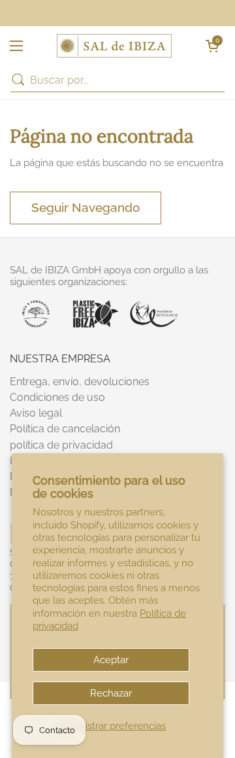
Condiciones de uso (57, 397)
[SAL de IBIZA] (114, 46)
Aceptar (111, 659)
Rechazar (111, 692)
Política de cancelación (65, 428)
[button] (212, 46)
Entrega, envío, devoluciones (79, 381)
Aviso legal (36, 413)
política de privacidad (61, 445)
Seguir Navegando (85, 207)
